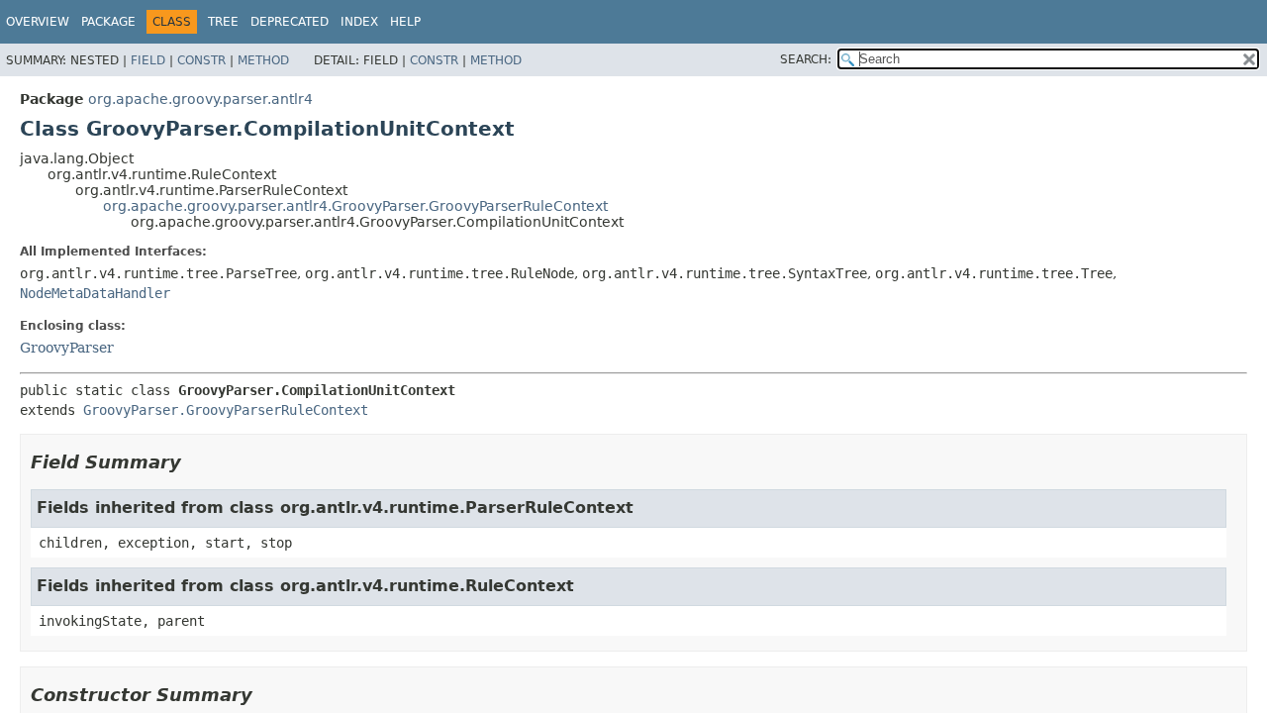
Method (263, 60)
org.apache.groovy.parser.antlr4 (200, 99)
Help (405, 22)
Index (359, 22)
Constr (201, 60)
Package (108, 22)
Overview (37, 22)
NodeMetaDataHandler (95, 293)
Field (148, 60)
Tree (223, 22)
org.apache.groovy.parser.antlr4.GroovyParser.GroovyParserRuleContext (355, 206)
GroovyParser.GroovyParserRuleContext (225, 410)
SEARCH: (805, 59)
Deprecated (289, 22)
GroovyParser (67, 348)
